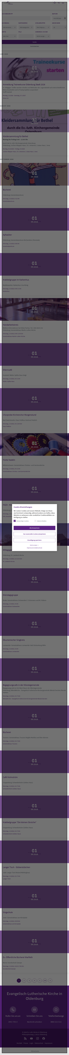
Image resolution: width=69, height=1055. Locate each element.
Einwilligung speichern (34, 540)
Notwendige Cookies (22, 521)
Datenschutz (38, 548)
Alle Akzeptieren (34, 528)
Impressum (30, 548)
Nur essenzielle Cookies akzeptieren (34, 534)
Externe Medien (41, 521)
